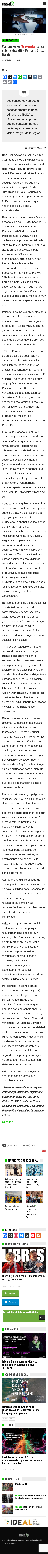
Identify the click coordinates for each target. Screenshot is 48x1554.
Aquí (41, 1317)
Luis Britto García (13, 1145)
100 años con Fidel (21, 1484)
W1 (32, 1145)
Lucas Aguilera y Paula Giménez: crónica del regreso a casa (24, 1277)
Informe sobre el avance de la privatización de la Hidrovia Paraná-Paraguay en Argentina (21, 1410)
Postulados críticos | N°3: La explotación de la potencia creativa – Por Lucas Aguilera (22, 1460)
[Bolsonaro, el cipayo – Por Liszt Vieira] (13, 1197)
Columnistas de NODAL (10, 40)
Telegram (12, 1302)
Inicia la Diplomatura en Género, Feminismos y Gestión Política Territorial (19, 1364)
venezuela (26, 1145)
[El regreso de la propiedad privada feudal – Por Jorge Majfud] (34, 1170)
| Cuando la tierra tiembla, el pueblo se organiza (28, 1508)
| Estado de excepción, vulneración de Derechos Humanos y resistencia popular (30, 1496)
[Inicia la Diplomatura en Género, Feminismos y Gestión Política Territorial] (24, 1345)
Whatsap (12, 1293)
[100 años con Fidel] (7, 1487)
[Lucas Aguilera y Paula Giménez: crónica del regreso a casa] (24, 1259)
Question (7, 1121)
